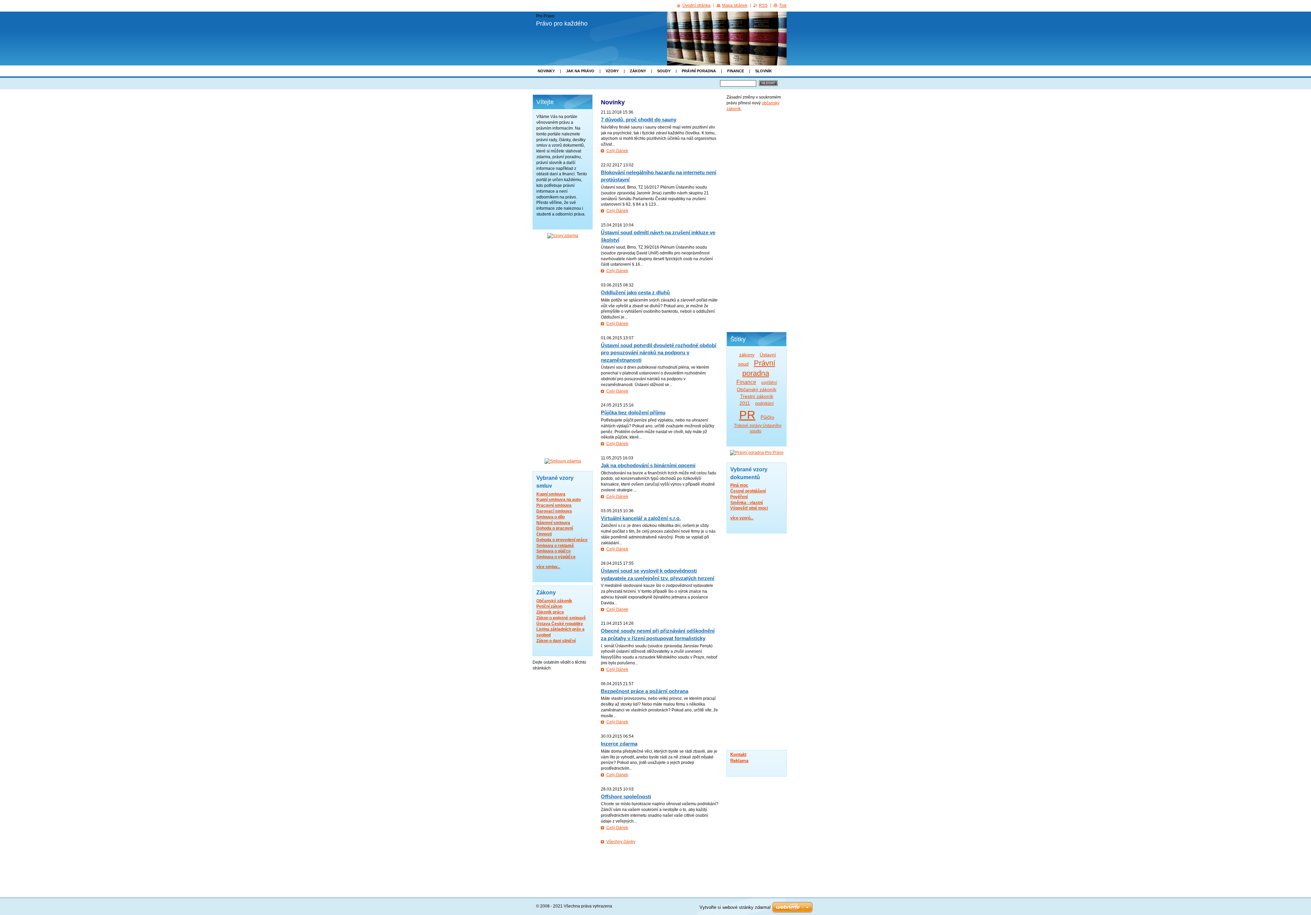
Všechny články (620, 841)
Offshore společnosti (626, 796)
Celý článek (617, 150)
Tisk (783, 5)
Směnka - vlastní (746, 502)
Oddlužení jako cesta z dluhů (635, 292)
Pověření (739, 497)
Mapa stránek (734, 5)
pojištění (769, 382)
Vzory (612, 71)
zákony (747, 354)
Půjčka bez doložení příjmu (633, 412)
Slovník (763, 71)
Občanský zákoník (756, 389)
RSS (763, 5)
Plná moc (739, 485)
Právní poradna (699, 71)
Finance (735, 71)
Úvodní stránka (696, 5)
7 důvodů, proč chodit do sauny (638, 119)
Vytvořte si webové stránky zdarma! (735, 907)
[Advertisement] (756, 221)
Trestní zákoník (756, 396)
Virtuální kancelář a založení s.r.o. (641, 518)
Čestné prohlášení (748, 491)
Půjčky (767, 417)
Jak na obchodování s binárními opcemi (648, 465)
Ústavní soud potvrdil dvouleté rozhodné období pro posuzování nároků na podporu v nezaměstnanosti (658, 352)
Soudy (664, 71)
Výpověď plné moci (749, 508)
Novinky (546, 71)
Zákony (638, 71)
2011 (744, 403)
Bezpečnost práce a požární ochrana (644, 691)
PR (747, 415)
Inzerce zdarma (619, 744)
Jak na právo (580, 71)
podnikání (764, 403)
